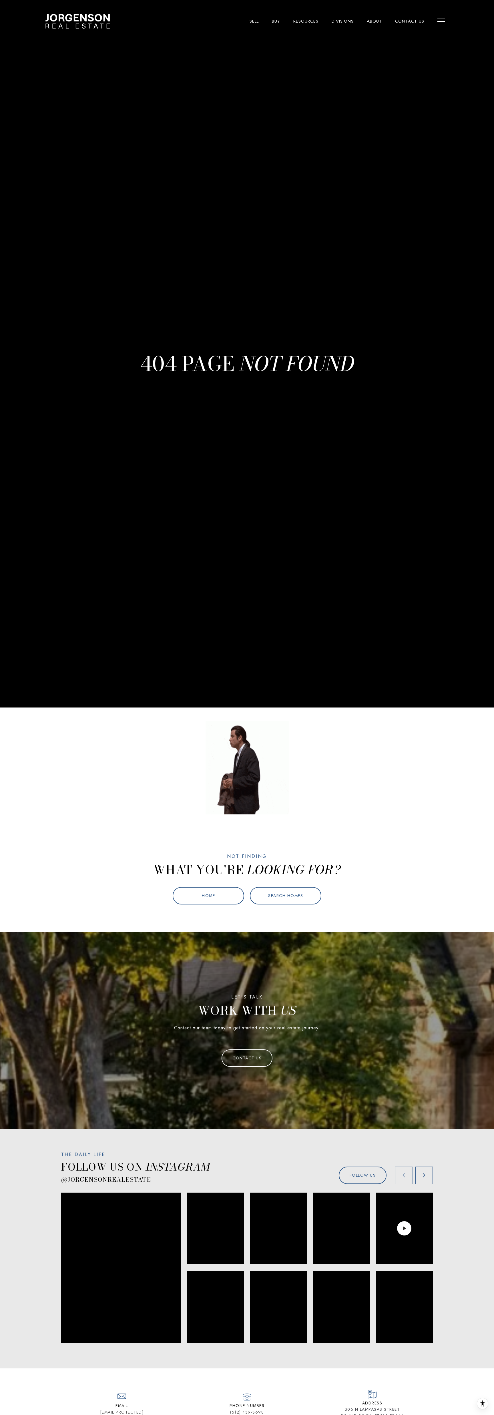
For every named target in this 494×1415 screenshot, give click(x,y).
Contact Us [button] (247, 1058)
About (374, 21)
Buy (276, 21)
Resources (305, 21)
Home (208, 895)
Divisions (343, 21)
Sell (254, 21)
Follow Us (363, 1175)
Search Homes (285, 895)
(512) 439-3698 (247, 1412)
